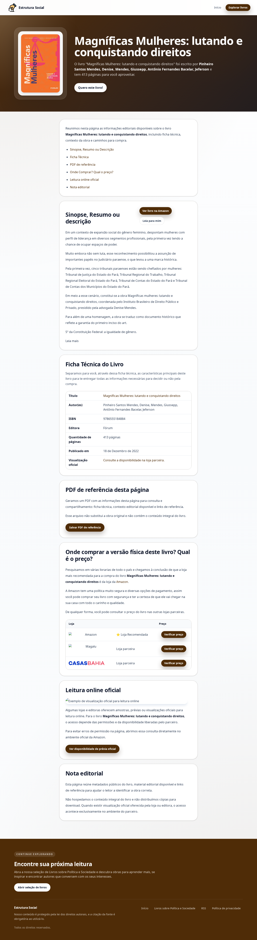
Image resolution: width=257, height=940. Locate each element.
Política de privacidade (226, 908)
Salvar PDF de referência (85, 527)
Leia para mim (152, 221)
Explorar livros (238, 7)
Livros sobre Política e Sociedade (174, 908)
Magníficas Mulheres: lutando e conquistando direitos (141, 396)
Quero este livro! (90, 88)
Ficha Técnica (79, 157)
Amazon (122, 582)
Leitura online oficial (84, 180)
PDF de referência (82, 164)
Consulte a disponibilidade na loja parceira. (133, 460)
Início (217, 7)
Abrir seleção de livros (32, 887)
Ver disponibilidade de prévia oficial (92, 749)
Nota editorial (80, 187)
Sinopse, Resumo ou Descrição (92, 149)
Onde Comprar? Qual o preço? (91, 172)
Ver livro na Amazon (155, 211)
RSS (203, 908)
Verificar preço (173, 634)
